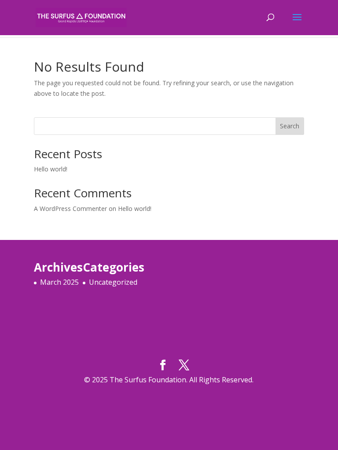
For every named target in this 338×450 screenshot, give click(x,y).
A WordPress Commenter (70, 208)
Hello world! (50, 169)
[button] (169, 196)
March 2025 (59, 282)
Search (289, 126)
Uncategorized (113, 282)
